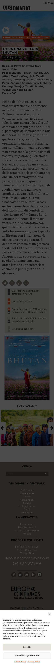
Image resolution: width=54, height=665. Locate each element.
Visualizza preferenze (27, 655)
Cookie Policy (20, 661)
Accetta (27, 647)
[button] (49, 614)
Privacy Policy (33, 661)
